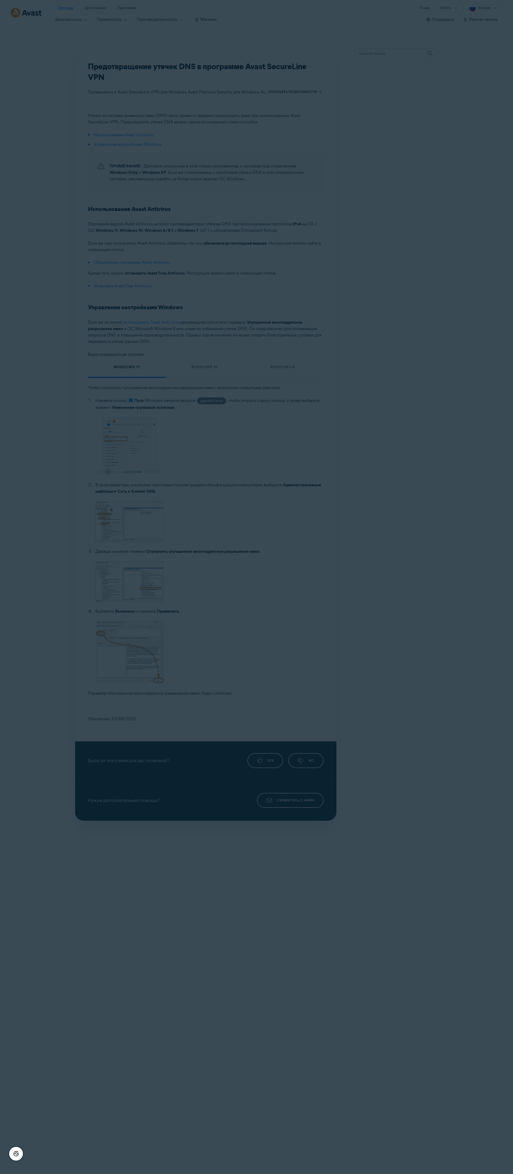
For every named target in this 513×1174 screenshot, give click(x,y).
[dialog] (256, 587)
